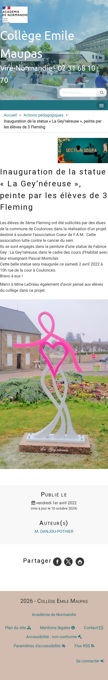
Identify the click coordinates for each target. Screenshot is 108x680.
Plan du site (16, 627)
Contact (91, 627)
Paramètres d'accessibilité (37, 645)
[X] (68, 561)
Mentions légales (55, 627)
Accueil (10, 115)
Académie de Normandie (54, 614)
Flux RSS (83, 645)
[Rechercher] (102, 92)
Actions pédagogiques (44, 115)
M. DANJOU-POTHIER (54, 531)
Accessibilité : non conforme (52, 636)
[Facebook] (57, 561)
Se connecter (88, 661)
